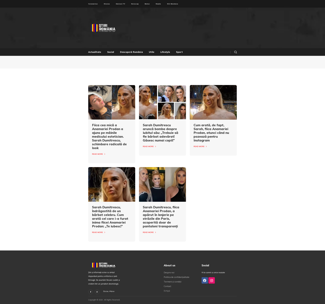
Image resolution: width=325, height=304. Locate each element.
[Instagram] (97, 292)
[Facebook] (205, 280)
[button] (235, 52)
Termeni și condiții (172, 281)
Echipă (167, 290)
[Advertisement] (187, 28)
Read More (97, 154)
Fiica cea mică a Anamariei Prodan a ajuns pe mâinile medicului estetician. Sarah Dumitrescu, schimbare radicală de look (109, 136)
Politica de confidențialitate (176, 277)
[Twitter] (90, 292)
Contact (168, 286)
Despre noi (169, 272)
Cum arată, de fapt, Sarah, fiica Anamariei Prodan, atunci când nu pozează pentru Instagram (211, 132)
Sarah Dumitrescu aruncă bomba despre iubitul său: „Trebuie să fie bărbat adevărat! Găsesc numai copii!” (160, 132)
